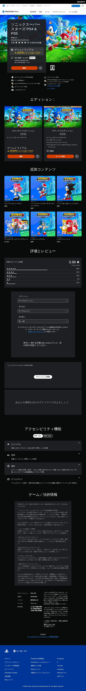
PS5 (13, 6)
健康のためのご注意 (49, 624)
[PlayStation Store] (11, 11)
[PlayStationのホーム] (3, 6)
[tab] (38, 436)
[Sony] (81, 3)
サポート (46, 6)
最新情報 (39, 6)
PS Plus (25, 6)
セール (47, 12)
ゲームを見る (73, 12)
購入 (8, 6)
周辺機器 (31, 6)
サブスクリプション (59, 12)
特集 (40, 12)
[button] (53, 86)
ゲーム (18, 6)
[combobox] (43, 301)
